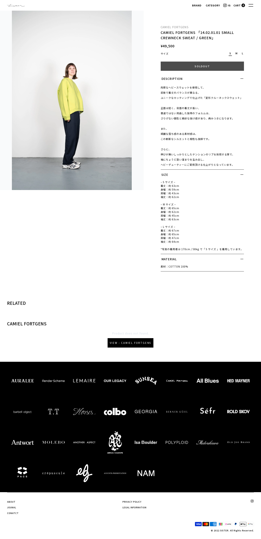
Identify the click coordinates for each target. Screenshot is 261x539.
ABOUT (11, 501)
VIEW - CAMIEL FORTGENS (130, 343)
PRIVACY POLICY (132, 501)
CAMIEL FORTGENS (175, 27)
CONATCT (13, 513)
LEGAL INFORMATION (134, 507)
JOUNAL (11, 507)
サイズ (165, 53)
